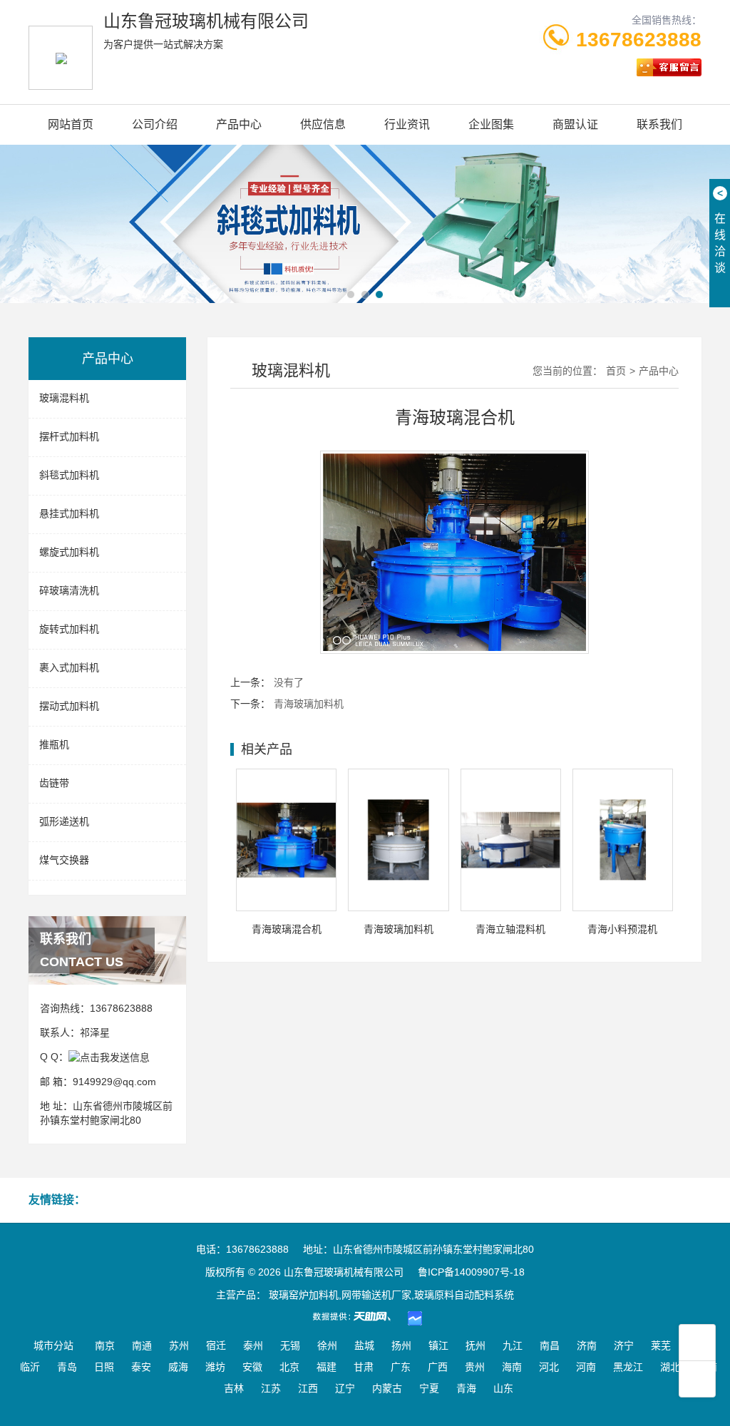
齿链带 (54, 783)
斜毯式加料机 (69, 475)
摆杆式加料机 (69, 436)
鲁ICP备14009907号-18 (471, 1272)
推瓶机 (54, 744)
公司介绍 (155, 124)
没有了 (289, 682)
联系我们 (659, 124)
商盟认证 (575, 124)
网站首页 (70, 124)
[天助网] (356, 1316)
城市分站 (53, 1345)
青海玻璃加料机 (309, 703)
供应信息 (323, 124)
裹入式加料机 (69, 667)
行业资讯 (407, 124)
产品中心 (239, 124)
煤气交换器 (64, 860)
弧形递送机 (64, 821)
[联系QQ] (109, 1056)
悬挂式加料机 (69, 513)
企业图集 (491, 124)
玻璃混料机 (64, 398)
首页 (616, 370)
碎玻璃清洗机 (69, 590)
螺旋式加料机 (69, 552)
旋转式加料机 (69, 629)
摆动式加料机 (69, 706)
